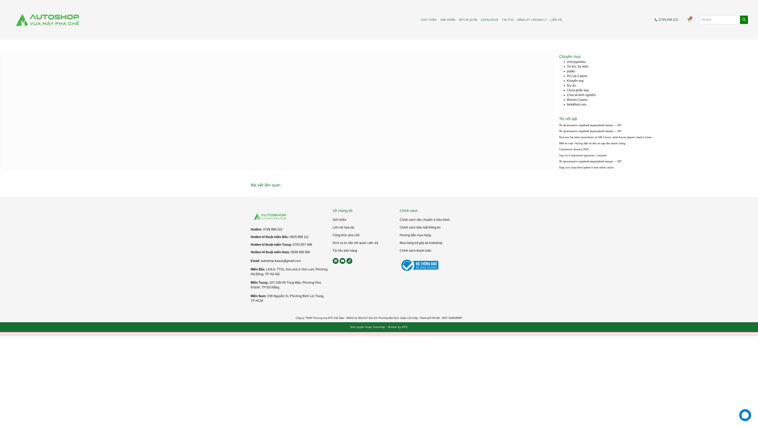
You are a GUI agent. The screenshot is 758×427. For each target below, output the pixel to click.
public (571, 71)
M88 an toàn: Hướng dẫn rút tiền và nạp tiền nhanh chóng (592, 143)
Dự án (571, 85)
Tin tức (508, 19)
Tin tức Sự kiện (577, 66)
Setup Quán (468, 19)
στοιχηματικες (576, 61)
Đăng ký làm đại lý (532, 19)
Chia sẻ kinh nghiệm (581, 95)
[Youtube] (342, 261)
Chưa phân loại (578, 90)
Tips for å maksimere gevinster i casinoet (582, 155)
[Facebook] (336, 261)
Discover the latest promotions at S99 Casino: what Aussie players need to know (605, 137)
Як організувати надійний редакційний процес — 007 (590, 125)
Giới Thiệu (429, 19)
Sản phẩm (447, 19)
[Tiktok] (349, 261)
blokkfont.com (576, 104)
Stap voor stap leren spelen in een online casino (586, 167)
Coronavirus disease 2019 (574, 149)
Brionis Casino (577, 99)
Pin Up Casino (577, 76)
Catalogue (489, 19)
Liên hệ (556, 19)
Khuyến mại (575, 80)
